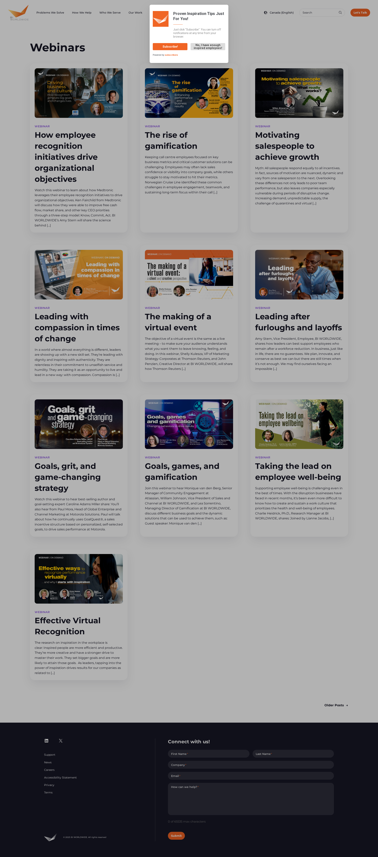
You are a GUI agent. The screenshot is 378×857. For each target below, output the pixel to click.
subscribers (171, 55)
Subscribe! (170, 46)
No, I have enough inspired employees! (208, 46)
